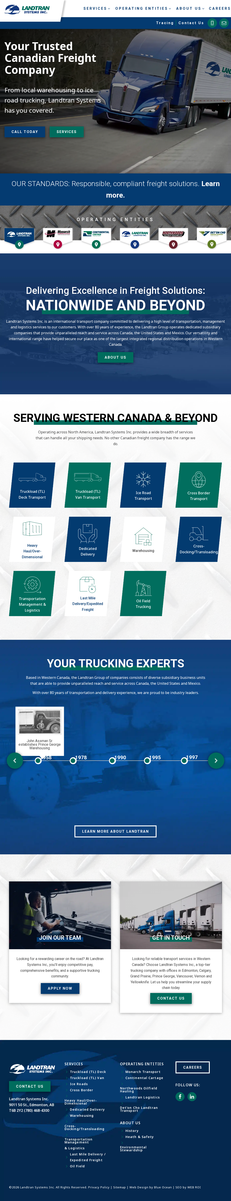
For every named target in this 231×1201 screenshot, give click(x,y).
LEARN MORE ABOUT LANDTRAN (115, 831)
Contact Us (191, 23)
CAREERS (192, 1067)
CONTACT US (30, 1086)
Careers (220, 8)
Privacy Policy (99, 1187)
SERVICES (67, 132)
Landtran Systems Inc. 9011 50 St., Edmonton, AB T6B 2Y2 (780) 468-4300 (31, 1104)
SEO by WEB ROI (188, 1187)
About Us (115, 357)
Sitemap (119, 1187)
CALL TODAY (25, 132)
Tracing (165, 23)
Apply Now (60, 988)
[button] (15, 760)
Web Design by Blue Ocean (150, 1187)
